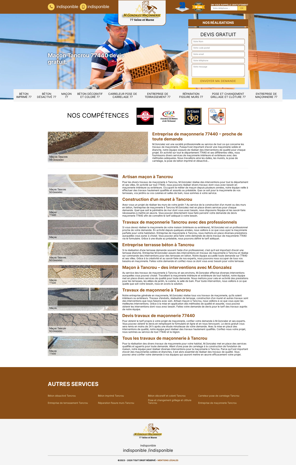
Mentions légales (168, 460)
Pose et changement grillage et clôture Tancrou (169, 401)
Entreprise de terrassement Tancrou (68, 403)
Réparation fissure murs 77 (191, 95)
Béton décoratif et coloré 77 (90, 95)
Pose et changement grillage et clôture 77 (228, 95)
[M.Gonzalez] (142, 13)
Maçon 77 (66, 95)
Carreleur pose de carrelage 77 (122, 95)
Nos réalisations (218, 23)
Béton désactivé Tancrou (62, 395)
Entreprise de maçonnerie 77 (266, 95)
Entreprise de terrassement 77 (157, 95)
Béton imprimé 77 (24, 95)
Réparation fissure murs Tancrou (116, 403)
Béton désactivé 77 (46, 95)
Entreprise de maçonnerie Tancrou (217, 403)
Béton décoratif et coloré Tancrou (167, 395)
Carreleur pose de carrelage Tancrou (218, 395)
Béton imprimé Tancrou (111, 395)
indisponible (67, 6)
